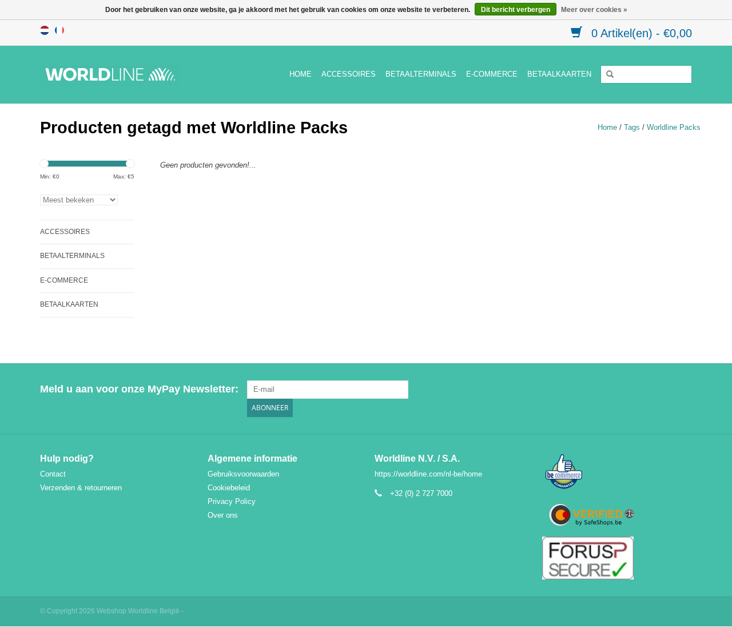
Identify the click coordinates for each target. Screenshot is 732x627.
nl (44, 30)
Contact (53, 474)
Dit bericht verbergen (515, 10)
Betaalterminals (420, 74)
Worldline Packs (674, 127)
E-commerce (492, 74)
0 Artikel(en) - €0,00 (640, 33)
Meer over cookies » (594, 10)
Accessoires (348, 74)
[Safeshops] (617, 515)
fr (59, 30)
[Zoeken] (606, 74)
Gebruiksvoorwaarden (243, 474)
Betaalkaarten (559, 74)
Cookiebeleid (229, 487)
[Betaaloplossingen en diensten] (123, 74)
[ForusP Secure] (617, 558)
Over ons (223, 515)
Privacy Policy (232, 501)
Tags (632, 127)
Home (300, 74)
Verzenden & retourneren (81, 487)
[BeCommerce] (617, 472)
